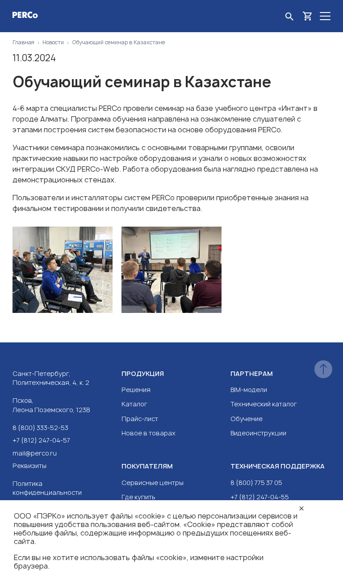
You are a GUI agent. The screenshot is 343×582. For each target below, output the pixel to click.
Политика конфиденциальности (47, 488)
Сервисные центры (152, 482)
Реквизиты (29, 465)
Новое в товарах (148, 433)
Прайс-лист (139, 418)
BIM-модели (248, 389)
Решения (136, 389)
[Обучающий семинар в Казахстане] (63, 271)
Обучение (246, 418)
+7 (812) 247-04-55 (259, 497)
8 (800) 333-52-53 (40, 427)
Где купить (138, 497)
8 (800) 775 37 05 (256, 482)
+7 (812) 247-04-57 (41, 440)
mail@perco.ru (35, 453)
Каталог (134, 404)
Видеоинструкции (258, 433)
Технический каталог (263, 404)
